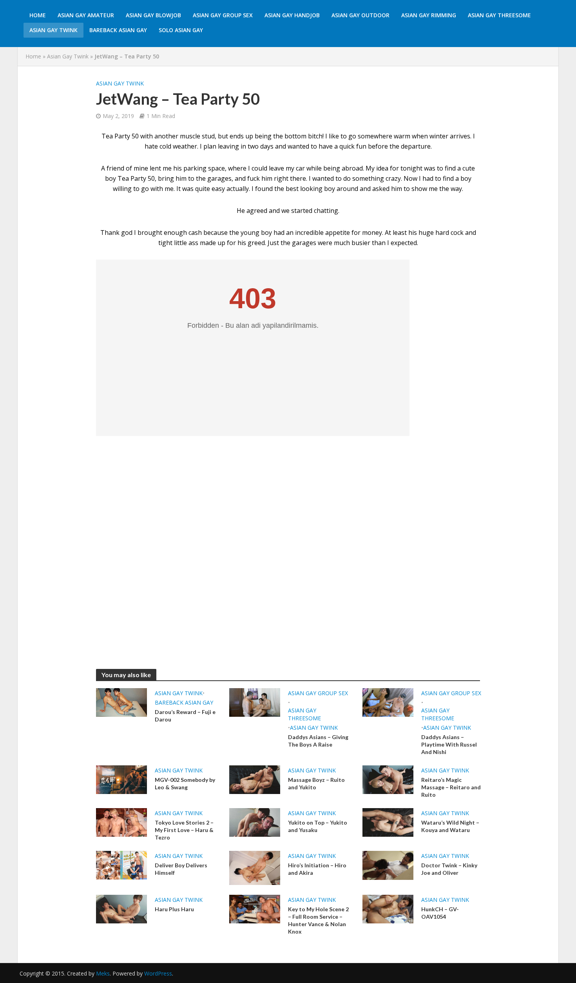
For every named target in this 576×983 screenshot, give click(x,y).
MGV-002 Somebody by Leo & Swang (185, 783)
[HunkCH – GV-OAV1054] (387, 908)
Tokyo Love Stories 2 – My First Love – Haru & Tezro (184, 830)
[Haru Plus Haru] (121, 908)
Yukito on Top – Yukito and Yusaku (317, 826)
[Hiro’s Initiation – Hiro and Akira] (254, 867)
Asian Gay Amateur (86, 15)
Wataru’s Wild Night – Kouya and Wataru (450, 826)
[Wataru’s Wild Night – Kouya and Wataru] (387, 822)
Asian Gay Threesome (499, 15)
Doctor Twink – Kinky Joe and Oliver (449, 869)
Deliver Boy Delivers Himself (181, 869)
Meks (103, 973)
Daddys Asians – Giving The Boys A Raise (318, 741)
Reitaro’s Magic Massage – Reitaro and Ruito (451, 787)
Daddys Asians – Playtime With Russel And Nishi (449, 744)
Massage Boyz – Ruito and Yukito (316, 783)
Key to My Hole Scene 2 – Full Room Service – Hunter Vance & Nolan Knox (318, 920)
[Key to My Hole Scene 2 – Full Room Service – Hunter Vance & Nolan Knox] (254, 908)
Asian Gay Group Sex (223, 15)
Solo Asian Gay (181, 30)
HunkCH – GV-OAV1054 (440, 913)
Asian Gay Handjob (292, 15)
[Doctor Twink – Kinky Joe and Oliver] (387, 864)
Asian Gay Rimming (428, 15)
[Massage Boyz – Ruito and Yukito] (254, 779)
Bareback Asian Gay (118, 30)
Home (37, 15)
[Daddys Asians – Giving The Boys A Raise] (254, 702)
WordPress (158, 973)
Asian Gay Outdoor (360, 15)
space (216, 168)
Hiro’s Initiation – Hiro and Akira (317, 869)
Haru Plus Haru (174, 909)
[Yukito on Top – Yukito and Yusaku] (254, 822)
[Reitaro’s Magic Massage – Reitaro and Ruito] (387, 779)
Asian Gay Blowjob (153, 15)
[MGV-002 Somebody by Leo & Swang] (121, 779)
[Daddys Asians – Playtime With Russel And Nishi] (387, 702)
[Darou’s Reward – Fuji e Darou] (121, 702)
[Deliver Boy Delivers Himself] (121, 864)
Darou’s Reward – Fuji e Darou (185, 716)
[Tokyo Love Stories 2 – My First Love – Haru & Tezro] (121, 822)
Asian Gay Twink (53, 30)
